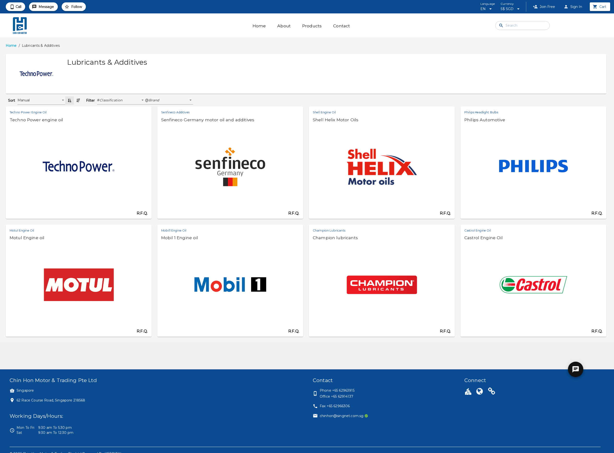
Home (11, 45)
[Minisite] (491, 392)
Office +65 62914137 (336, 396)
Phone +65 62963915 (337, 390)
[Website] (479, 392)
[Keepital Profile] (468, 391)
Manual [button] (24, 100)
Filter (90, 100)
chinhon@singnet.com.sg (341, 416)
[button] (122, 100)
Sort (11, 100)
